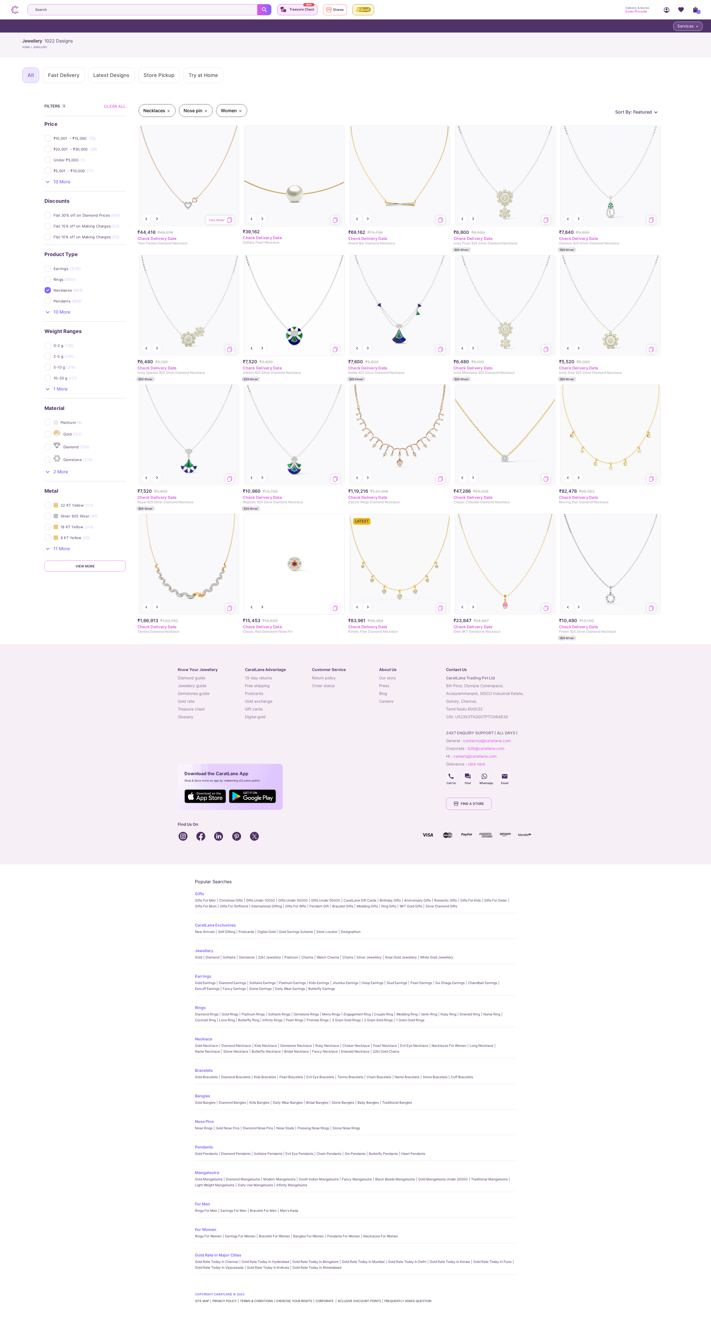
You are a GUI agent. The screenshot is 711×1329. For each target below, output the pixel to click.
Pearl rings (294, 1020)
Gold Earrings (205, 983)
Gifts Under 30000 (293, 900)
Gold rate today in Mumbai (363, 1262)
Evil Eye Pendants (299, 1154)
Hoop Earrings (372, 983)
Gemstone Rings (306, 1014)
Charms (307, 957)
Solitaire (229, 957)
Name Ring (491, 1014)
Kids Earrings (319, 983)
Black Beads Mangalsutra (395, 1179)
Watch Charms (328, 957)
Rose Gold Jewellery (401, 957)
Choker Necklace (356, 1045)
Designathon (350, 932)
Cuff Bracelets (462, 1077)
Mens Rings (331, 1014)
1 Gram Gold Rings (410, 1020)
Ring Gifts (388, 906)
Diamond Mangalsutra (243, 1179)
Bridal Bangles (317, 1102)
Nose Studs (285, 1128)
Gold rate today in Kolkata (268, 1267)
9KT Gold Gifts (411, 906)
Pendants (204, 1147)
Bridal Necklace (296, 1051)
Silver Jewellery (369, 957)
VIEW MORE (85, 566)
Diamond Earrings (232, 983)
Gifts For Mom (206, 906)
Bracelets (204, 1070)
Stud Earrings (397, 983)
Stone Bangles (343, 1102)
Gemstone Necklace (296, 1045)
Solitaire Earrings (262, 983)
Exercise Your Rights (294, 1301)
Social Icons (451, 776)
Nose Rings (203, 1128)
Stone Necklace (235, 1051)
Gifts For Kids (470, 900)
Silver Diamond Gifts (441, 906)
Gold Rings (230, 1014)
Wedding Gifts (367, 906)
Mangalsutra (207, 1172)
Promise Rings (318, 1020)
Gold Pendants (206, 1154)
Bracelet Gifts (342, 906)
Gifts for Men (205, 900)
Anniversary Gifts (417, 900)
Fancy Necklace (325, 1051)
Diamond (212, 957)
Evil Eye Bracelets (320, 1077)
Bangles (202, 1095)
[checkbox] (90, 138)
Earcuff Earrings (207, 989)
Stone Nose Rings (346, 1128)
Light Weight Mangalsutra (214, 1185)
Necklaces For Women (449, 1045)
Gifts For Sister (495, 900)
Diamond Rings (206, 1014)
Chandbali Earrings (482, 983)
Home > (27, 47)
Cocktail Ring (205, 1020)
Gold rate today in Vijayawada (219, 1267)
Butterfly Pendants (383, 1154)
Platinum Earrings (292, 983)
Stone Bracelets (435, 1077)
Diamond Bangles (232, 1102)
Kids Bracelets (265, 1077)
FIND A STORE (472, 804)
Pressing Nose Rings (313, 1128)
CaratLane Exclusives (215, 925)
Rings (200, 1007)
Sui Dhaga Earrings (450, 983)
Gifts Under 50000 (325, 900)
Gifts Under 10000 (260, 900)
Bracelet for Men (263, 1210)
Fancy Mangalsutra (357, 1179)
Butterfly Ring (248, 1020)
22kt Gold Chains (386, 1051)
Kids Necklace (265, 1045)
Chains (347, 957)
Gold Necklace (206, 1045)
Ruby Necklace (327, 1045)
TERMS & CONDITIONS (256, 1301)
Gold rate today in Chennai (216, 1262)
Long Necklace (481, 1045)
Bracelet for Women (274, 1236)
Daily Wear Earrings (290, 989)
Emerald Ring (470, 1014)
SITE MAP (202, 1301)
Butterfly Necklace (266, 1051)
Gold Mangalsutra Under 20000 (443, 1179)
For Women (205, 1229)
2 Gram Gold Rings (378, 1020)
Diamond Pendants (236, 1154)
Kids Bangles (259, 1102)
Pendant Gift (319, 906)
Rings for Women (208, 1236)
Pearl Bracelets (291, 1077)
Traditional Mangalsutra (489, 1179)
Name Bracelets (407, 1077)
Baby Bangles (368, 1102)
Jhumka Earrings (345, 983)
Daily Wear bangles (288, 1102)
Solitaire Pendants (268, 1154)
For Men (202, 1204)
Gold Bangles (205, 1102)
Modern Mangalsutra (279, 1179)
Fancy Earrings (234, 989)
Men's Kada (289, 1210)
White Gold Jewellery (436, 957)
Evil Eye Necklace (414, 1045)
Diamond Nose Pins (258, 1128)
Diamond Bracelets (236, 1077)
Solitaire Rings (279, 1014)
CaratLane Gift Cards (360, 900)
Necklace (203, 1039)
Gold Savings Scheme (296, 932)
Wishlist (681, 10)
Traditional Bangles (397, 1102)
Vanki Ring (429, 1014)
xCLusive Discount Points (359, 1301)
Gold (198, 957)
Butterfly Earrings (321, 989)
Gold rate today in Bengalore (315, 1262)
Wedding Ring (406, 1014)
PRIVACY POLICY (224, 1301)
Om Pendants (355, 1154)
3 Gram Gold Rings (346, 1020)
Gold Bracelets (206, 1077)
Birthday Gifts (390, 900)
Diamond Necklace (236, 1045)
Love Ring (227, 1020)
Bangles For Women (308, 1236)
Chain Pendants (329, 1154)
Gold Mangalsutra (208, 1179)
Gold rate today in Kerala (450, 1262)
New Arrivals (205, 932)
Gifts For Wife (295, 906)
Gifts (199, 893)
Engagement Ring (357, 1014)
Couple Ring (383, 1014)
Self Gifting (226, 932)
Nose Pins (204, 1121)
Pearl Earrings (421, 983)
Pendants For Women (343, 1236)
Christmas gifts (231, 900)
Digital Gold (266, 932)
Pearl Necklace (385, 1045)
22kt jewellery (269, 957)
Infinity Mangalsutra (291, 1185)
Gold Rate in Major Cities (218, 1255)
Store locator (326, 932)
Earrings (203, 976)
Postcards (246, 932)
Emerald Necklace (355, 1051)
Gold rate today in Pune (492, 1262)
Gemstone (247, 957)
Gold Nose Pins (227, 1128)
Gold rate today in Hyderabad (265, 1262)
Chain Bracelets (379, 1077)
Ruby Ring (448, 1014)
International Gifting (266, 906)
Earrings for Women (240, 1236)
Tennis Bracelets (350, 1077)
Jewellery (204, 950)
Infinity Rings (272, 1020)
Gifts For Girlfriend (234, 906)
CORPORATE (325, 1301)
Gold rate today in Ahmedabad (316, 1267)
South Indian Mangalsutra (319, 1179)
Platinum (291, 957)
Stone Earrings (260, 989)
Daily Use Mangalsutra (255, 1185)
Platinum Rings (253, 1014)
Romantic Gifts (445, 900)
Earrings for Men (234, 1210)
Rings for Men (206, 1210)
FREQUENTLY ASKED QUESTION (407, 1301)
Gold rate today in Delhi (407, 1262)
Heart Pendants (413, 1154)
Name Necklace (207, 1051)
